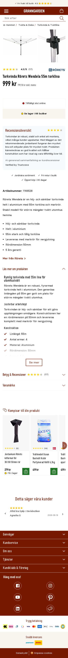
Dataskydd (21, 653)
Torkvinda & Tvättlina (48, 25)
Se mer (34, 362)
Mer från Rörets (13, 258)
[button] (46, 3)
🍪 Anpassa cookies (41, 653)
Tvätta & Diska (26, 25)
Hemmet (10, 25)
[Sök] (61, 18)
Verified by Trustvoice (17, 165)
